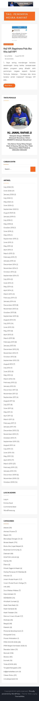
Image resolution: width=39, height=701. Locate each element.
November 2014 (10, 268)
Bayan (6, 535)
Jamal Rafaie (8, 56)
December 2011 (10, 390)
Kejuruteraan (9, 594)
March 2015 (8, 253)
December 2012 (10, 349)
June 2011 (7, 408)
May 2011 (7, 412)
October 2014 (9, 272)
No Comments (9, 59)
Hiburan (7, 576)
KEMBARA (8, 598)
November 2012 (10, 353)
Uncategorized (9, 679)
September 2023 (10, 209)
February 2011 (9, 423)
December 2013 (10, 305)
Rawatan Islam (9, 649)
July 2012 (7, 368)
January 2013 (8, 346)
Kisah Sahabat (9, 609)
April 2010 (7, 460)
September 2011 (10, 397)
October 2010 (9, 438)
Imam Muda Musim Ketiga (14, 583)
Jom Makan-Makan (11, 590)
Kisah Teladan (9, 613)
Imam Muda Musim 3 (12, 579)
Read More (8, 85)
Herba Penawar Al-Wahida (14, 572)
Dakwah (7, 553)
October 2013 (9, 312)
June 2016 (7, 231)
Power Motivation (10, 638)
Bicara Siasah (8, 44)
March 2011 (8, 419)
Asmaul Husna (9, 531)
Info (5, 587)
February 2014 (9, 298)
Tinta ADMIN (8, 664)
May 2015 (7, 246)
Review (6, 657)
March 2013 (8, 338)
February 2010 (9, 467)
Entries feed (8, 503)
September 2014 (10, 276)
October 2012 (9, 357)
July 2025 (7, 198)
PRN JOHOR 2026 (10, 642)
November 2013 (10, 309)
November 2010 (10, 434)
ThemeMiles (19, 696)
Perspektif (7, 635)
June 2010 (7, 453)
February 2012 (9, 382)
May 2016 (7, 235)
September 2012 (10, 360)
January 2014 (9, 301)
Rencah (7, 653)
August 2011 (8, 401)
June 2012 (7, 371)
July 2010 (7, 449)
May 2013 (7, 331)
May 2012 (7, 375)
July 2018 (7, 220)
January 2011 (8, 427)
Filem (6, 565)
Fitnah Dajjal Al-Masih (12, 568)
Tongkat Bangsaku (11, 668)
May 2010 (7, 456)
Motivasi (7, 620)
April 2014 (7, 290)
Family (6, 561)
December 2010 (10, 430)
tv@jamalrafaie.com (11, 672)
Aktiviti (6, 528)
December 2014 (10, 264)
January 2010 (9, 471)
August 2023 (8, 213)
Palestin (7, 627)
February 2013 (9, 342)
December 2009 (10, 475)
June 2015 (7, 242)
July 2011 (7, 405)
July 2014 (7, 279)
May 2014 (7, 287)
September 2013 (10, 316)
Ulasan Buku (8, 675)
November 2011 (10, 394)
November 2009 (10, 478)
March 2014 (8, 294)
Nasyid (6, 624)
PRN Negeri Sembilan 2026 (14, 646)
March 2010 (8, 464)
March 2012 (8, 379)
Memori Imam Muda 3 (12, 616)
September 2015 (10, 239)
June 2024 (8, 205)
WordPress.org (9, 510)
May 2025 (7, 202)
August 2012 (8, 364)
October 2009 (9, 482)
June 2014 (7, 283)
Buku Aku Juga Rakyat (12, 546)
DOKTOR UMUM (10, 557)
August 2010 (8, 445)
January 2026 (9, 194)
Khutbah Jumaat (10, 601)
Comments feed (10, 507)
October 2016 (9, 228)
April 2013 (7, 335)
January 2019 (9, 217)
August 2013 (8, 320)
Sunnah (6, 660)
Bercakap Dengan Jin (12, 539)
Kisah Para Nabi (9, 605)
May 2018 (7, 224)
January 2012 (8, 386)
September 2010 (10, 441)
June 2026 (8, 191)
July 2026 (7, 187)
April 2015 (7, 250)
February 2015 (9, 257)
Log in (6, 499)
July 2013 (7, 323)
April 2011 (7, 416)
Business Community (12, 550)
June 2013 (7, 327)
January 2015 (8, 261)
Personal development (12, 631)
